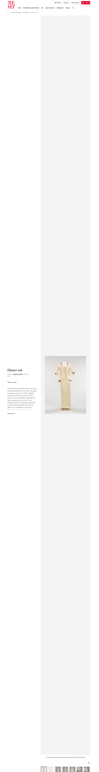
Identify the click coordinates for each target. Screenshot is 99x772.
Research (60, 8)
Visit (19, 8)
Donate (66, 2)
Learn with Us (50, 8)
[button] (88, 762)
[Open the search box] (73, 8)
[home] (8, 12)
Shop (67, 8)
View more (10, 413)
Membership (75, 2)
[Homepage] (11, 5)
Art (42, 8)
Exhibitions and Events (31, 8)
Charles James (18, 374)
